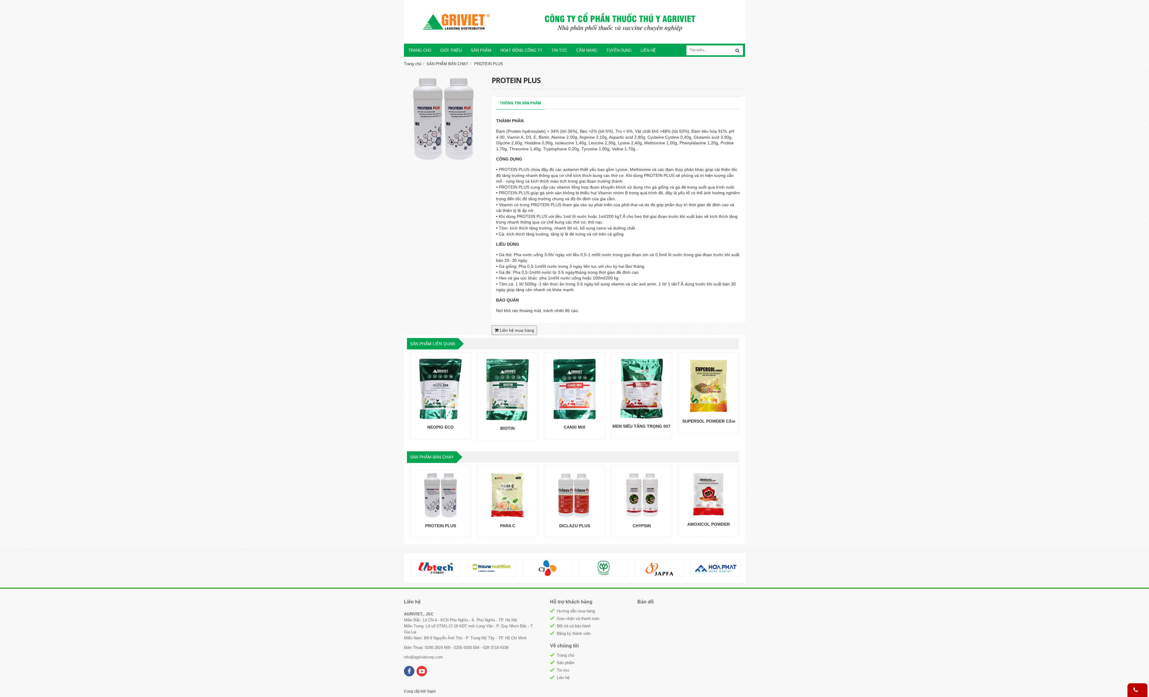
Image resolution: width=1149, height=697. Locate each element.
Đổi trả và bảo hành (574, 626)
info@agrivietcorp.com (423, 657)
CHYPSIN (642, 525)
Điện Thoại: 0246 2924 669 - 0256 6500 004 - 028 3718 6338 (456, 647)
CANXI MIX (574, 427)
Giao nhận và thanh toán (578, 618)
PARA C (507, 525)
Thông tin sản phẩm (520, 103)
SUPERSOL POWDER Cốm (708, 421)
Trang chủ (565, 655)
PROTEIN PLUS (440, 525)
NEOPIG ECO (440, 427)
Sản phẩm (565, 663)
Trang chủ (412, 64)
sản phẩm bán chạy (432, 457)
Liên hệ (563, 677)
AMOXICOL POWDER (708, 524)
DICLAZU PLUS (574, 525)
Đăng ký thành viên (573, 633)
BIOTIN (507, 428)
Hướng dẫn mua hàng (576, 611)
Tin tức (563, 670)
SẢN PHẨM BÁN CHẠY (447, 64)
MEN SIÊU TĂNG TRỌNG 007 (642, 426)
